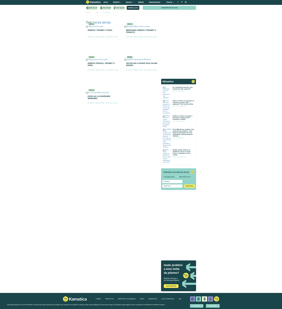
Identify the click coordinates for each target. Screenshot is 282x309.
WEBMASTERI (152, 299)
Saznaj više (212, 306)
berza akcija (102, 22)
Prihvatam (196, 306)
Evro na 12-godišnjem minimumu (99, 97)
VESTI (105, 2)
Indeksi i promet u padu (100, 30)
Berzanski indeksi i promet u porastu (141, 31)
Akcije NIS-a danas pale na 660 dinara (141, 64)
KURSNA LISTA (133, 8)
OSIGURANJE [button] (154, 2)
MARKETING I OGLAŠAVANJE (127, 299)
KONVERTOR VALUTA (169, 8)
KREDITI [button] (116, 2)
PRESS (142, 299)
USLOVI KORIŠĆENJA (167, 299)
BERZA (141, 2)
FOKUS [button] (169, 2)
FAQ (180, 299)
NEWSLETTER (109, 299)
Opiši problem (171, 286)
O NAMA (98, 299)
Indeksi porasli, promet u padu (101, 64)
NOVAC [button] (129, 2)
